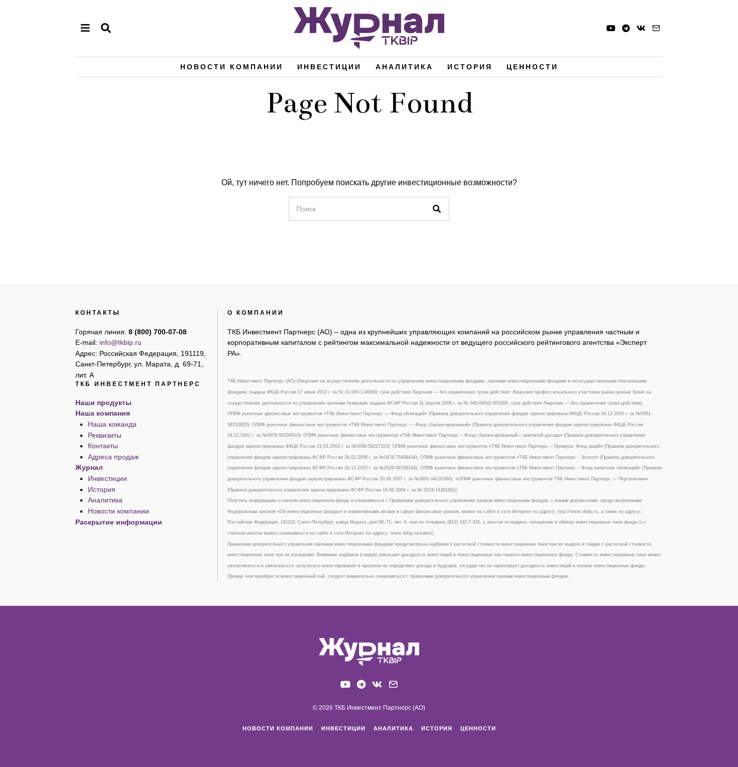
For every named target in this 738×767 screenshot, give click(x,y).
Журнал (89, 467)
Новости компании (231, 67)
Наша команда (112, 424)
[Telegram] (626, 28)
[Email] (656, 28)
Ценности (532, 67)
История (470, 67)
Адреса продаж (113, 457)
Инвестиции (329, 67)
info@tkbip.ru (120, 342)
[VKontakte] (641, 28)
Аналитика (404, 67)
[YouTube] (611, 28)
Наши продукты (103, 403)
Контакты (103, 446)
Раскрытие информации (118, 522)
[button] (437, 209)
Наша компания (102, 413)
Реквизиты (104, 435)
